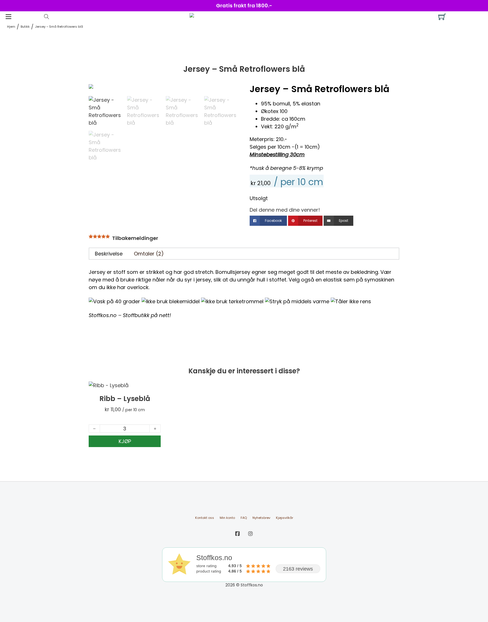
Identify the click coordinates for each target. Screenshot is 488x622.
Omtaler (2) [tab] (149, 253)
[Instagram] (250, 534)
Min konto (227, 517)
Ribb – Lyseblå (124, 398)
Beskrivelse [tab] (109, 253)
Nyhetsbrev (261, 517)
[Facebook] (237, 534)
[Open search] (46, 16)
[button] (230, 91)
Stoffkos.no (103, 315)
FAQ (244, 517)
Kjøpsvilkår (284, 517)
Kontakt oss (204, 517)
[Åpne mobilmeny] (8, 16)
